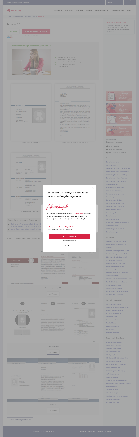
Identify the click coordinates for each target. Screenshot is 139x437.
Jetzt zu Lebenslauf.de (69, 236)
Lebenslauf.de (78, 213)
